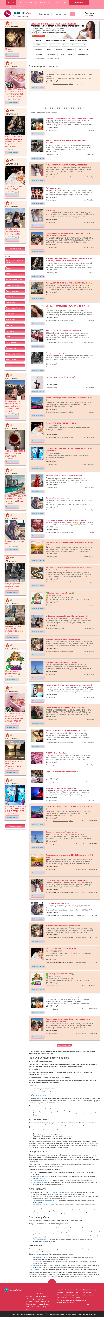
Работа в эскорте (38, 1095)
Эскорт (42, 2)
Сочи (62, 54)
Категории (28, 2)
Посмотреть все (15, 249)
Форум (78, 1290)
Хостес (8, 365)
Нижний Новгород (84, 49)
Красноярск (70, 49)
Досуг (50, 2)
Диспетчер (10, 314)
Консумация (10, 319)
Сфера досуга (54, 45)
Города (19, 2)
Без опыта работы (13, 308)
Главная (32, 112)
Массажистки (61, 1297)
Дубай (70, 54)
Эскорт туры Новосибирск (41, 1111)
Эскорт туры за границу (65, 1302)
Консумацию (37, 1265)
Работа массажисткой (78, 45)
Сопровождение (12, 342)
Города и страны (89, 1290)
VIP (36, 2)
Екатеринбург (39, 49)
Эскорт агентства (60, 14)
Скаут (8, 337)
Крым (36, 1301)
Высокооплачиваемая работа (14, 261)
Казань (49, 49)
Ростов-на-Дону (51, 54)
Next (101, 86)
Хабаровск (45, 1306)
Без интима (10, 302)
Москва (29, 1296)
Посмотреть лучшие (64, 1045)
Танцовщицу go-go (39, 1257)
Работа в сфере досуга (40, 1239)
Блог (56, 2)
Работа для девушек (40, 1176)
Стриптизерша (11, 348)
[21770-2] (64, 29)
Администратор (12, 291)
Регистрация (19, 7)
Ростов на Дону (32, 1306)
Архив (78, 1292)
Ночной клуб (10, 331)
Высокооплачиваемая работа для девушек (47, 59)
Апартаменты (11, 297)
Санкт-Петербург (41, 1296)
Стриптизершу (37, 1261)
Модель (9, 325)
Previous (26, 86)
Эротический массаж (14, 279)
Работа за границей (82, 54)
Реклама (64, 2)
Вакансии (11, 2)
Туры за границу (12, 359)
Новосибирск (38, 54)
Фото (58, 1295)
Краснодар (59, 49)
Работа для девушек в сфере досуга (45, 1200)
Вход (9, 7)
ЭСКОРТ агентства (40, 45)
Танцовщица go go (13, 354)
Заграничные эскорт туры (41, 1235)
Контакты (69, 1292)
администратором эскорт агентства (64, 1192)
